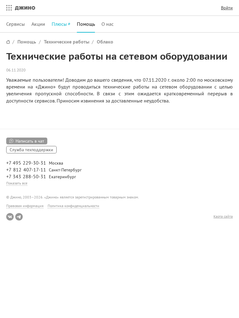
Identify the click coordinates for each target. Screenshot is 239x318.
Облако (105, 42)
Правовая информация (25, 205)
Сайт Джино (8, 42)
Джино (25, 7)
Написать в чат (30, 141)
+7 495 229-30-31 (26, 163)
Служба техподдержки (31, 149)
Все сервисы (7, 8)
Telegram (19, 216)
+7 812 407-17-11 (26, 169)
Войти (227, 8)
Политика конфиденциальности (73, 205)
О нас (107, 24)
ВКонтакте (10, 216)
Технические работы (66, 42)
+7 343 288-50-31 (26, 176)
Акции (38, 24)
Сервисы (15, 24)
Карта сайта (223, 216)
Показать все (16, 183)
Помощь (86, 24)
